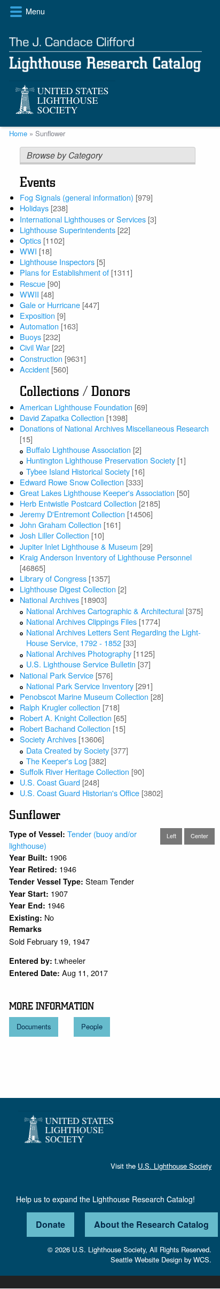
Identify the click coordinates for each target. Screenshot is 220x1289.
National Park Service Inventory (79, 685)
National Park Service (56, 675)
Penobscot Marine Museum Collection (84, 696)
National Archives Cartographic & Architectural (105, 610)
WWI (28, 251)
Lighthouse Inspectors (57, 261)
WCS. (202, 1259)
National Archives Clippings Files (81, 621)
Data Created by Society (67, 750)
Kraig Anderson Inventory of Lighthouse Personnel (106, 557)
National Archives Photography (78, 653)
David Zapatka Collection (62, 417)
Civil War (35, 347)
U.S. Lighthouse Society (174, 1166)
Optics (30, 240)
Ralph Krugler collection (60, 707)
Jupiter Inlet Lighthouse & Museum (79, 546)
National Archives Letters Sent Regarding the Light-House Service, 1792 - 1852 (113, 637)
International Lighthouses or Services (83, 219)
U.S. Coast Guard (50, 782)
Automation (39, 326)
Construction (41, 358)
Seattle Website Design (146, 1259)
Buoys (30, 336)
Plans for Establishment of (64, 272)
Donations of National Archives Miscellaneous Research (114, 428)
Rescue (32, 283)
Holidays (34, 207)
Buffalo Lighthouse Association (78, 449)
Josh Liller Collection (54, 535)
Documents (34, 1026)
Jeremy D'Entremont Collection (72, 513)
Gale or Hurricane (50, 304)
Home (18, 133)
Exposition (37, 315)
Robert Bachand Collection (65, 728)
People (92, 1026)
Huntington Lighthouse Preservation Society (100, 460)
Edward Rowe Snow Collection (72, 481)
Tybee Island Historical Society (78, 471)
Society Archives (48, 739)
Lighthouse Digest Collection (68, 588)
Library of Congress (53, 578)
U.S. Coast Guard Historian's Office (79, 792)
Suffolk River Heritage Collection (74, 771)
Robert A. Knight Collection (66, 717)
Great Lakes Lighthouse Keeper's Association (97, 492)
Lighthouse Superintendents (67, 229)
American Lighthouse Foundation (76, 406)
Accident (34, 369)
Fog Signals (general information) (76, 197)
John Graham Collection (60, 524)
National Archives (49, 599)
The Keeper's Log (56, 760)
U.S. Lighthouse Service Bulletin (81, 664)
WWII (29, 294)
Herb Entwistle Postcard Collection (78, 503)
